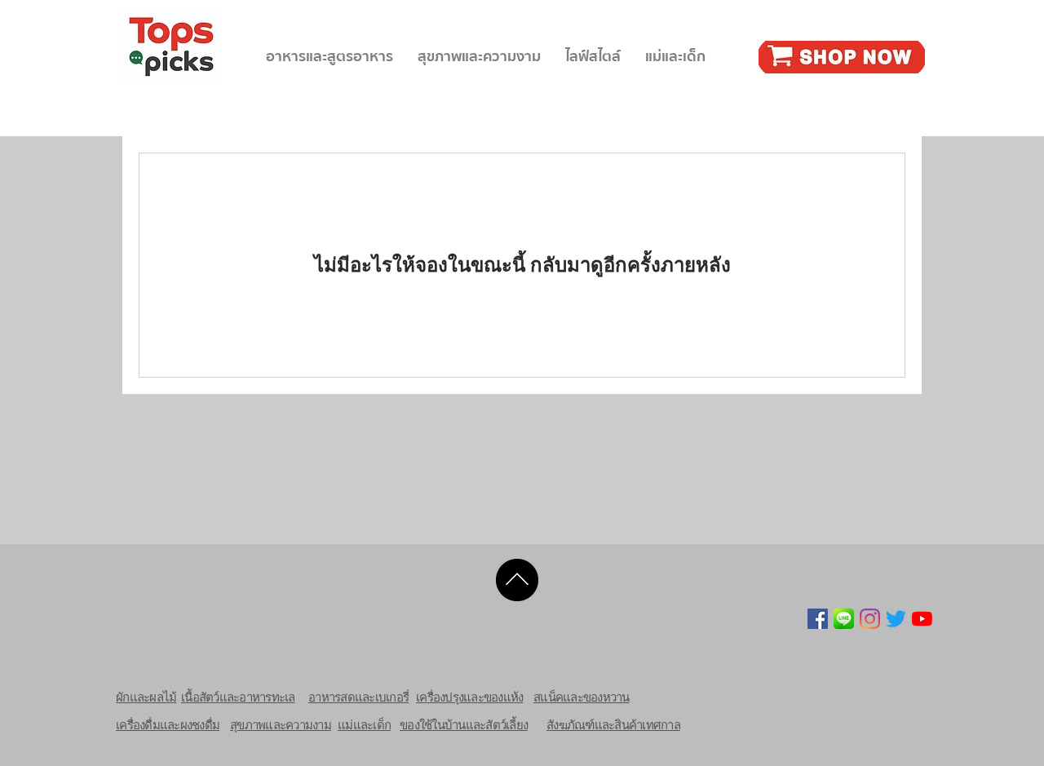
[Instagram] (870, 619)
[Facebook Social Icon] (817, 619)
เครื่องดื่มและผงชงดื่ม (167, 725)
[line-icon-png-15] (844, 619)
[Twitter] (896, 619)
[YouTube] (922, 619)
